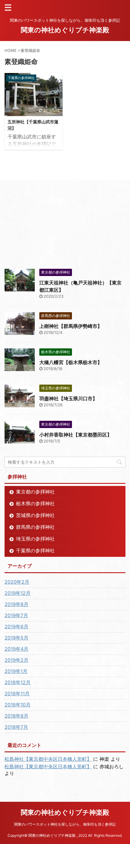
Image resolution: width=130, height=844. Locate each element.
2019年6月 (16, 626)
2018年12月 (18, 682)
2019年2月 (16, 660)
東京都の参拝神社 (35, 492)
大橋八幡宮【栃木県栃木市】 (70, 362)
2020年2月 (17, 582)
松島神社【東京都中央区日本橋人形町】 (48, 759)
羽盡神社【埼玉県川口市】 (68, 398)
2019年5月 (16, 638)
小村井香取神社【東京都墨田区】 (75, 435)
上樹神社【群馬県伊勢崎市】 (70, 326)
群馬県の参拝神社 (35, 527)
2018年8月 (16, 716)
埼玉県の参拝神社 (35, 539)
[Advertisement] (50, 224)
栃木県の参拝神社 (35, 503)
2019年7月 (16, 615)
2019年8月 (16, 604)
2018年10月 (18, 705)
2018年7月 (16, 727)
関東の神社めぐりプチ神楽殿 (65, 30)
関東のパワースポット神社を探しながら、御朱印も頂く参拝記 (65, 824)
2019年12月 (18, 593)
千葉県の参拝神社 (35, 550)
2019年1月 (16, 671)
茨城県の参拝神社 (35, 515)
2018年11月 (17, 693)
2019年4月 (16, 649)
